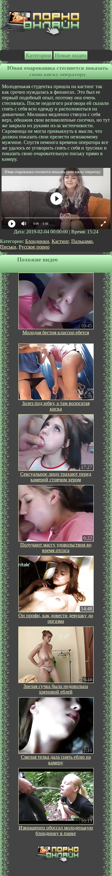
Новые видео (70, 55)
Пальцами (82, 241)
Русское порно (34, 246)
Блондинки (37, 241)
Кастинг (60, 241)
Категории (38, 55)
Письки (8, 246)
